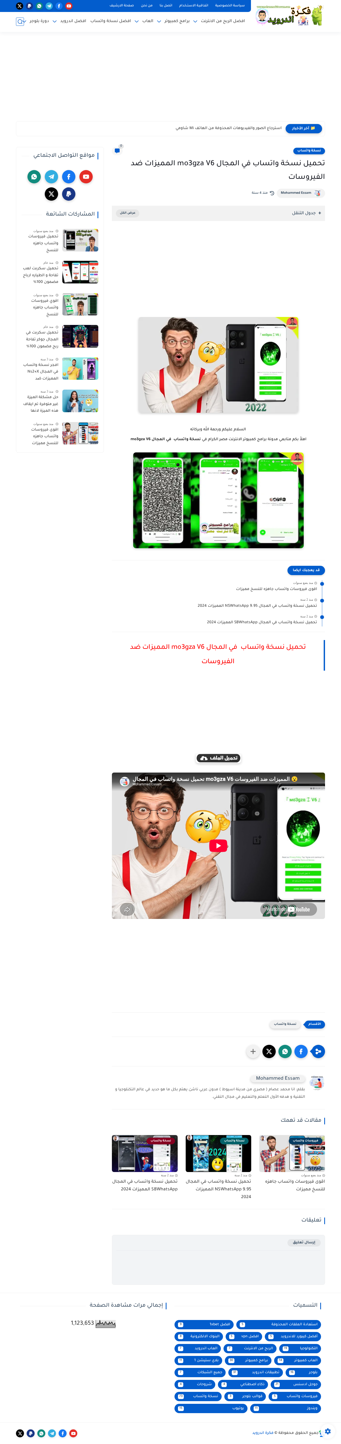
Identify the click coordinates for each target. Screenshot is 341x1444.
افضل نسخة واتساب (110, 21)
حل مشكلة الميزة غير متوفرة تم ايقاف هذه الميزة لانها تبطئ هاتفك (40, 405)
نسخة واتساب (309, 151)
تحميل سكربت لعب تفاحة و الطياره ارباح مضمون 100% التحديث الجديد (40, 276)
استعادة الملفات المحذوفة (280, 1325)
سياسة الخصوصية (230, 6)
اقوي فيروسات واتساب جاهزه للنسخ (44, 308)
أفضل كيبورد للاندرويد (294, 1337)
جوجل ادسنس (296, 1385)
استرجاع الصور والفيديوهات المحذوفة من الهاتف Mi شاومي (229, 128)
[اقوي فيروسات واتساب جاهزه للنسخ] (80, 304)
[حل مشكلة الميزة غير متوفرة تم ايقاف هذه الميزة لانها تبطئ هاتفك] (80, 401)
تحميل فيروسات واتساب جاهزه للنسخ (43, 244)
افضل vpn (245, 1337)
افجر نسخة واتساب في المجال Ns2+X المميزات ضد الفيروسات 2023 (40, 373)
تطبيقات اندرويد (256, 1373)
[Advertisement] (170, 80)
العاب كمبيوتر (298, 1361)
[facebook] (59, 6)
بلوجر (304, 1373)
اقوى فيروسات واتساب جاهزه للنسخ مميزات (276, 589)
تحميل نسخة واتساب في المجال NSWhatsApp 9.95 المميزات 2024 (257, 606)
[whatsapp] (39, 6)
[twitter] (19, 6)
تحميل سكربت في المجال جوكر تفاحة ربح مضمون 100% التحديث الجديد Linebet (42, 340)
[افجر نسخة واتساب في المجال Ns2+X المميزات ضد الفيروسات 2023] (80, 368)
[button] (301, 1051)
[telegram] (49, 6)
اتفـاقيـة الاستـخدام (193, 6)
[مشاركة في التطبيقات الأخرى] (253, 1051)
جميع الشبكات (201, 1373)
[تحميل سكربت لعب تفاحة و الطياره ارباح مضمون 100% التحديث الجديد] (80, 272)
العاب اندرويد (198, 1349)
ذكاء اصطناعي (244, 1385)
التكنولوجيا (301, 1349)
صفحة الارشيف (121, 6)
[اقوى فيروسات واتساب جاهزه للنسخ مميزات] (80, 433)
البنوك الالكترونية (200, 1337)
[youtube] (68, 6)
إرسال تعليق (304, 1243)
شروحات (196, 1385)
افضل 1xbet (205, 1325)
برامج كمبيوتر (249, 1361)
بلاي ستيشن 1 (199, 1361)
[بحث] (20, 22)
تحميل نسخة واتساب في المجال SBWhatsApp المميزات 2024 (262, 623)
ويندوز (286, 1408)
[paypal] (29, 6)
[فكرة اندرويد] (289, 15)
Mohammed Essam (296, 193)
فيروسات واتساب (296, 1396)
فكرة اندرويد (263, 1433)
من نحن (147, 6)
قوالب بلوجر (246, 1396)
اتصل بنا (166, 6)
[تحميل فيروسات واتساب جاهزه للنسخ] (80, 240)
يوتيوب (211, 1408)
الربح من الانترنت (251, 1349)
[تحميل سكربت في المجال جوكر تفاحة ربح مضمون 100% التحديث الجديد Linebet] (80, 336)
